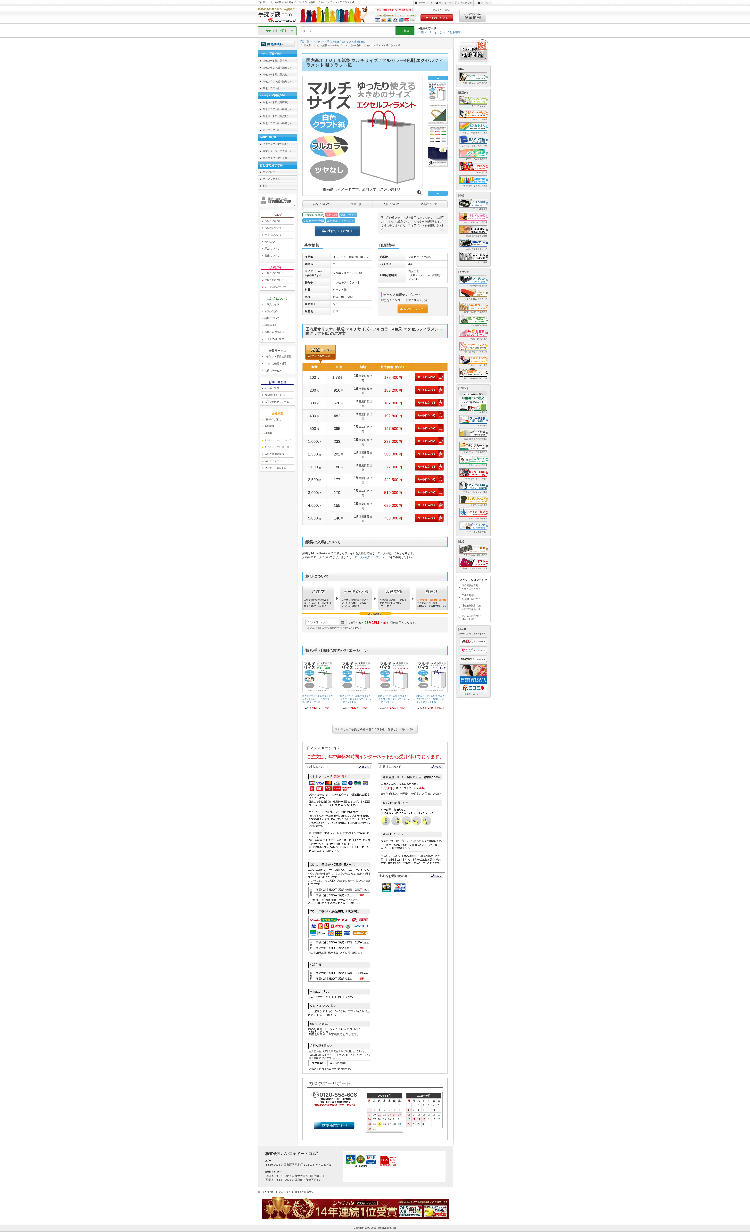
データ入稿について (366, 557)
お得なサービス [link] (273, 370)
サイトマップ (465, 3)
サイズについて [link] (273, 234)
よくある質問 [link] (271, 387)
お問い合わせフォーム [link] (276, 401)
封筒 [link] (265, 185)
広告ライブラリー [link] (274, 460)
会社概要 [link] (269, 426)
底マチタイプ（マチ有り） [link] (277, 150)
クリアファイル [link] (271, 178)
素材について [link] (271, 241)
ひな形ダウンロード (414, 308)
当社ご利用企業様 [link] (274, 454)
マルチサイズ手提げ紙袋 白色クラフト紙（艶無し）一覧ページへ (375, 729)
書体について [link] (271, 255)
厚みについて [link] (271, 248)
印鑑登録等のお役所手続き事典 (471, 597)
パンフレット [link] (270, 171)
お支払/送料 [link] (270, 311)
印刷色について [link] (273, 227)
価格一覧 (356, 204)
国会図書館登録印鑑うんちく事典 (471, 587)
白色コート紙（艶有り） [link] (276, 60)
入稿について (391, 204)
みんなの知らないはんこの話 (471, 617)
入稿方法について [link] (274, 272)
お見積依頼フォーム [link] (275, 394)
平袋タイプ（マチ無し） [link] (276, 144)
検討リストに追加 (340, 231)
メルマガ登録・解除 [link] (275, 363)
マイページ (445, 3)
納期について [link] (271, 318)
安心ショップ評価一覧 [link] (276, 447)
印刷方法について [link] (274, 220)
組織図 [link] (268, 433)
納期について (429, 204)
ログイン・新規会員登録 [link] (277, 356)
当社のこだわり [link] (273, 419)
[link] (318, 686)
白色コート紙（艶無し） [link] (276, 74)
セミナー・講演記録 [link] (275, 467)
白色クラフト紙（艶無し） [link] (277, 81)
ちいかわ (439, 32)
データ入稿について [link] (275, 287)
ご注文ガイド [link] (271, 304)
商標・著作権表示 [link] (274, 332)
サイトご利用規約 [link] (274, 339)
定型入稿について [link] (274, 279)
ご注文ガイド (425, 3)
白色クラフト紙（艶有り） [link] (277, 67)
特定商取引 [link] (270, 325)
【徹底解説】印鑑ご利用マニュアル (471, 607)
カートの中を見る (437, 17)
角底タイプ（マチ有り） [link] (276, 158)
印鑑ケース (425, 32)
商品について (321, 204)
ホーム (484, 3)
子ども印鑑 (454, 32)
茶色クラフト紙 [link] (271, 88)
